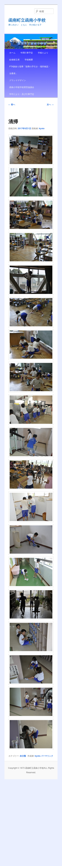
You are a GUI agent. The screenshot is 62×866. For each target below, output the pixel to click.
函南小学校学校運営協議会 (21, 87)
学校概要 (29, 59)
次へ (50, 104)
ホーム (12, 52)
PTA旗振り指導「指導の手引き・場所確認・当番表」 (29, 70)
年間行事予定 (26, 52)
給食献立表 (14, 59)
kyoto (41, 128)
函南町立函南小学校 (27, 20)
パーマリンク (47, 755)
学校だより (43, 52)
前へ (11, 104)
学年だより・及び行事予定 (21, 93)
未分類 (23, 755)
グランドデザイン (17, 80)
